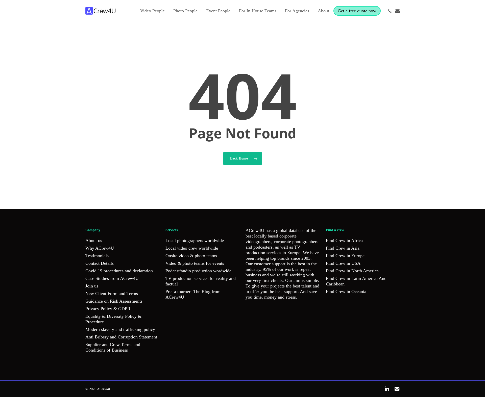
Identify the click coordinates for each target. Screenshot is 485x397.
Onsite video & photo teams (191, 255)
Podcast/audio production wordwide (198, 270)
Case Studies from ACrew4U (112, 278)
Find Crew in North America (352, 270)
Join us (91, 285)
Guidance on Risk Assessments (113, 301)
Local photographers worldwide (194, 240)
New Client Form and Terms (111, 293)
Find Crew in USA (343, 263)
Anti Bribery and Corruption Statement (121, 336)
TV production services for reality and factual (200, 281)
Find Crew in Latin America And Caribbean (356, 281)
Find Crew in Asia (342, 248)
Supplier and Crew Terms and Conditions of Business (112, 347)
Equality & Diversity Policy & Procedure (113, 319)
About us (93, 240)
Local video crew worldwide (191, 248)
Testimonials (97, 255)
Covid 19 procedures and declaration (119, 270)
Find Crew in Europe (345, 255)
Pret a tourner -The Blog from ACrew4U (193, 294)
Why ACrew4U (99, 248)
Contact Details (99, 263)
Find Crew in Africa (344, 240)
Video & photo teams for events (194, 263)
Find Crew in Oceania (346, 291)
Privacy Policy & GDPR (107, 308)
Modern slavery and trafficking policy (120, 329)
